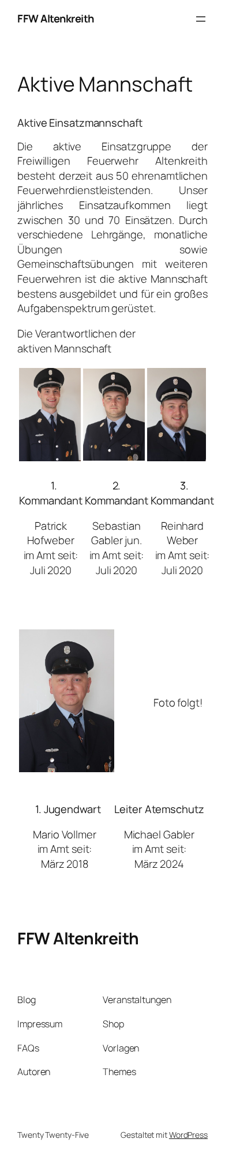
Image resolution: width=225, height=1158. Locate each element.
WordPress (188, 1134)
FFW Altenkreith (55, 18)
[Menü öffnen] (201, 19)
